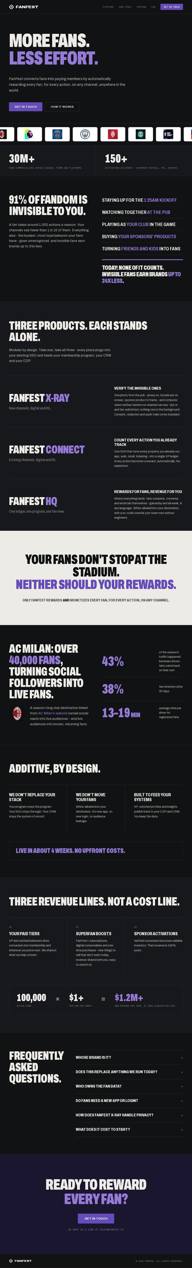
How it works (62, 106)
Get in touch (26, 106)
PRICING (141, 6)
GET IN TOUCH (172, 6)
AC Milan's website (53, 713)
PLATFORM (108, 6)
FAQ (153, 6)
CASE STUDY (125, 6)
